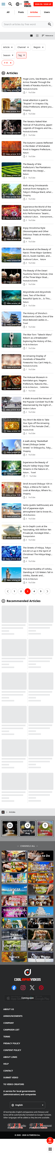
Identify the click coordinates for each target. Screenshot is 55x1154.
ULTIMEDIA (32, 1135)
